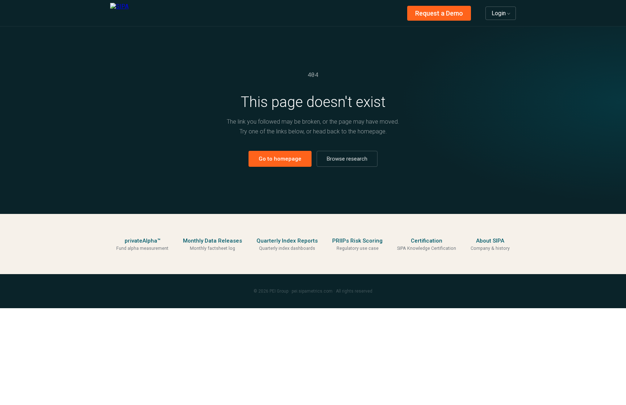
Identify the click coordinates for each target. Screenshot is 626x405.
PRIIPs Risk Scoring (357, 240)
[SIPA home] (119, 13)
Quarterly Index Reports (287, 240)
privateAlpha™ (142, 240)
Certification (426, 240)
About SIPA (490, 240)
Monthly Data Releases (212, 240)
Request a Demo (439, 13)
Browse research (347, 159)
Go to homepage (280, 159)
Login (499, 13)
